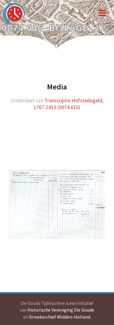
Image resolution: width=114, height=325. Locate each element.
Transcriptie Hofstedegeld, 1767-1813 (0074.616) (68, 103)
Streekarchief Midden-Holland (59, 317)
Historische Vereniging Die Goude (60, 310)
